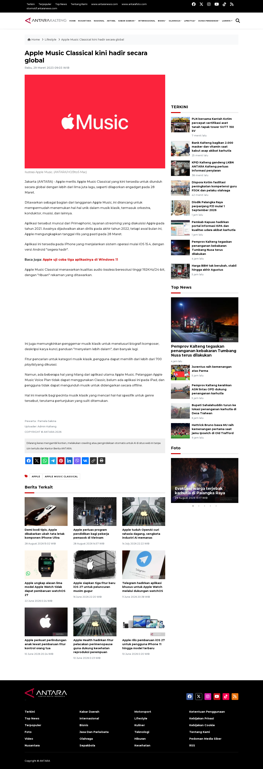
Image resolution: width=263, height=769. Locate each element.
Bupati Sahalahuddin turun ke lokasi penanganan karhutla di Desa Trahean (214, 409)
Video (29, 738)
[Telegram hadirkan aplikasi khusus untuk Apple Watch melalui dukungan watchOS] (143, 564)
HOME (72, 21)
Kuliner (139, 725)
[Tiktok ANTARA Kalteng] (224, 4)
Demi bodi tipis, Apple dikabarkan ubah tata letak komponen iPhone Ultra (44, 534)
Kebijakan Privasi (201, 718)
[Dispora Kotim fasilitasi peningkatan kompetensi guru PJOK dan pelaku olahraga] (180, 188)
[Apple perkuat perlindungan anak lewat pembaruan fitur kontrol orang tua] (46, 622)
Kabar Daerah (126, 21)
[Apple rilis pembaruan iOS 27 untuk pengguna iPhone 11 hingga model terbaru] (143, 622)
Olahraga (174, 21)
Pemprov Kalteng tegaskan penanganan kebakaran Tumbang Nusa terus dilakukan (203, 350)
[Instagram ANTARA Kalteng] (209, 4)
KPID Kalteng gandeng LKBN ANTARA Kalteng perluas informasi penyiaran (213, 166)
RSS (192, 745)
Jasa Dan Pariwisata (94, 732)
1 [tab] (193, 506)
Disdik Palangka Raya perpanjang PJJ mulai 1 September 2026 (208, 206)
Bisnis (161, 21)
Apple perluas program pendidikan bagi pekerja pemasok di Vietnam (91, 534)
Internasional (146, 21)
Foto (176, 448)
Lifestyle (189, 21)
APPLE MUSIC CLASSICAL (61, 476)
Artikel (111, 21)
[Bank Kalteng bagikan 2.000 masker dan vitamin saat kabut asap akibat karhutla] (180, 148)
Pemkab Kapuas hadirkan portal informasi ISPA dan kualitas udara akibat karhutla (213, 226)
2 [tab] (199, 506)
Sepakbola (87, 745)
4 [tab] (210, 506)
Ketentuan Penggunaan (207, 711)
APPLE (36, 476)
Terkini (31, 4)
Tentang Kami (79, 4)
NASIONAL (99, 21)
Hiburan (140, 738)
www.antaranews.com (104, 4)
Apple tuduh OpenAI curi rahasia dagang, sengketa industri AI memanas (141, 534)
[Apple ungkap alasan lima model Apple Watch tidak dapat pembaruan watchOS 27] (46, 564)
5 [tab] (216, 506)
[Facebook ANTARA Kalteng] (194, 4)
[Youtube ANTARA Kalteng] (216, 4)
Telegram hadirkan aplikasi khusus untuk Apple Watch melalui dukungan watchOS (142, 587)
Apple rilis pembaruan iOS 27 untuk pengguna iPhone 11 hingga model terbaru (143, 644)
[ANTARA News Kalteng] (46, 20)
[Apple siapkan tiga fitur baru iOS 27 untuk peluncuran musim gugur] (94, 564)
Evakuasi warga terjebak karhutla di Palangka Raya (200, 490)
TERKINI (179, 107)
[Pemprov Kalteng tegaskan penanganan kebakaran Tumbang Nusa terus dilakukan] (180, 247)
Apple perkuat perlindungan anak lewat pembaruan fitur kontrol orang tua (45, 644)
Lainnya (226, 21)
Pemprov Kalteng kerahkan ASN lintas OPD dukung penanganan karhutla (212, 389)
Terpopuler (45, 4)
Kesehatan (142, 745)
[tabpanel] (204, 480)
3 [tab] (205, 506)
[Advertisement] (95, 309)
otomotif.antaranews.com (42, 8)
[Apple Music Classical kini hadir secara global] (204, 319)
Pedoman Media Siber (205, 738)
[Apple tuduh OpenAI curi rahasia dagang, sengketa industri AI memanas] (143, 511)
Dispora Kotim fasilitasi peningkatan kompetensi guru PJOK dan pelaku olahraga (214, 186)
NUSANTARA (84, 21)
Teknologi (141, 732)
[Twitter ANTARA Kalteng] (201, 4)
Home (36, 39)
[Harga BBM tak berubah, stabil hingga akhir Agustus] (180, 271)
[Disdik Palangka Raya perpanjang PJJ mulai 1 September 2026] (180, 208)
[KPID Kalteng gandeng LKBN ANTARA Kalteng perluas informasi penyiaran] (180, 168)
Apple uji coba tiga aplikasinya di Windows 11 (80, 259)
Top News (61, 4)
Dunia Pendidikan (208, 21)
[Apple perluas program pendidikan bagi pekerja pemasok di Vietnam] (94, 511)
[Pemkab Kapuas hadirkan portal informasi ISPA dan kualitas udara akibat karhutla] (180, 227)
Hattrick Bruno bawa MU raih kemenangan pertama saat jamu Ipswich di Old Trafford (213, 429)
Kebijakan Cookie (202, 725)
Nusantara (32, 745)
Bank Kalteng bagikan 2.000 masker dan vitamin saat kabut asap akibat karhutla (212, 147)
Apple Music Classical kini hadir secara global (92, 39)
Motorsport (142, 711)
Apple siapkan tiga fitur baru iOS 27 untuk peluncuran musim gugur (94, 587)
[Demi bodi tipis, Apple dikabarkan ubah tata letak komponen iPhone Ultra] (46, 511)
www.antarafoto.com (134, 4)
